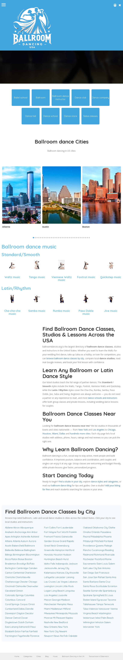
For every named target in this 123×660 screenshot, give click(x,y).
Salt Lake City (90, 568)
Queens (100, 545)
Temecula (109, 604)
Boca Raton (11, 559)
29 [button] (84, 238)
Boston (28, 559)
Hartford (69, 550)
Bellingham (30, 550)
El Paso (32, 626)
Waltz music (12, 277)
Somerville (96, 590)
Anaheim (9, 532)
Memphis (61, 604)
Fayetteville (24, 635)
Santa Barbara (90, 581)
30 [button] (85, 238)
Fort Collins (50, 527)
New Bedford (61, 622)
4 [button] (39, 238)
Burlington (10, 568)
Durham (29, 622)
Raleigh (108, 545)
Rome (108, 559)
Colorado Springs (14, 595)
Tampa (99, 604)
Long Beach (57, 590)
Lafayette (49, 577)
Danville (29, 608)
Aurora (32, 541)
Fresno (57, 536)
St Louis (109, 595)
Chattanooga (12, 581)
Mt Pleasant (59, 617)
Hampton (60, 550)
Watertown (89, 617)
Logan (47, 590)
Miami (55, 433)
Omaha (87, 532)
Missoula (73, 613)
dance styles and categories (104, 481)
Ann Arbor (32, 532)
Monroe (48, 617)
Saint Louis (102, 563)
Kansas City (63, 572)
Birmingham (19, 554)
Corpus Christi (27, 604)
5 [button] (40, 238)
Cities (38, 656)
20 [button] (67, 238)
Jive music (110, 311)
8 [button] (46, 238)
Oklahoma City (100, 527)
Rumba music (61, 311)
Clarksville (20, 586)
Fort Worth (62, 532)
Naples (69, 617)
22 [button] (71, 238)
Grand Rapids (67, 541)
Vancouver (104, 608)
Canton (9, 572)
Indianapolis (62, 563)
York (97, 626)
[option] (22, 199)
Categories (28, 656)
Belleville (9, 550)
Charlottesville (22, 577)
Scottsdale (101, 586)
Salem (111, 563)
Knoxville (74, 572)
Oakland (87, 527)
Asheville (25, 536)
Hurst (66, 559)
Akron (16, 527)
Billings (8, 554)
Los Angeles (98, 429)
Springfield (98, 595)
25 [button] (76, 238)
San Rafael (99, 577)
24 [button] (75, 238)
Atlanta (16, 541)
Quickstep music (110, 277)
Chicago (112, 429)
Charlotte (10, 577)
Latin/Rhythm (16, 288)
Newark (63, 631)
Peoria (86, 536)
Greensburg (63, 545)
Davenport (10, 613)
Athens (8, 541)
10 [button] (49, 238)
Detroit (17, 617)
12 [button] (53, 238)
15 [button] (58, 238)
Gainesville (67, 536)
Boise (21, 559)
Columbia (29, 595)
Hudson (67, 554)
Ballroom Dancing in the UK (73, 656)
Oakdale (72, 635)
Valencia (93, 608)
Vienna (113, 608)
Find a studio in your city (70, 481)
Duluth (21, 622)
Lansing (70, 577)
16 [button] (60, 238)
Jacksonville (50, 568)
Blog (47, 656)
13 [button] (55, 238)
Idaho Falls (49, 563)
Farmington (11, 635)
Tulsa (85, 608)
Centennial (18, 572)
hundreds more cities (80, 433)
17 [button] (62, 238)
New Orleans (50, 626)
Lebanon (72, 581)
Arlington (15, 536)
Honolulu (48, 554)
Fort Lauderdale (64, 527)
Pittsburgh (88, 541)
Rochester (88, 559)
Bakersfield (18, 545)
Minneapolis (62, 613)
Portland (108, 541)
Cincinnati (10, 586)
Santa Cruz (104, 581)
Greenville (49, 550)
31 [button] (87, 238)
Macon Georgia (52, 599)
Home (16, 656)
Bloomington (32, 554)
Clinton (19, 590)
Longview (70, 590)
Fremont (48, 536)
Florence (34, 635)
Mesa (70, 604)
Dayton (21, 613)
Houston (46, 433)
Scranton (112, 586)
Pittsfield (98, 541)
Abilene (9, 527)
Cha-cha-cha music (12, 312)
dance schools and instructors (102, 397)
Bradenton (10, 563)
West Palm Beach (104, 617)
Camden (33, 568)
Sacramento (89, 563)
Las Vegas (62, 581)
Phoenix (108, 536)
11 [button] (51, 238)
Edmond (23, 626)
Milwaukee (49, 613)
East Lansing (11, 626)
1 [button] (33, 238)
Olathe (111, 527)
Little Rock (68, 586)
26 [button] (78, 238)
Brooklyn (21, 563)
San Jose (88, 577)
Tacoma (111, 599)
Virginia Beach (90, 613)
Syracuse (102, 599)
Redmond (88, 554)
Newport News (51, 635)
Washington (105, 613)
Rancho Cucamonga (93, 550)
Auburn (24, 541)
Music (55, 656)
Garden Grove (51, 541)
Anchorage (20, 532)
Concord (20, 599)
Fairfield (33, 631)
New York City (51, 631)
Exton (18, 631)
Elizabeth (9, 631)
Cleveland (10, 590)
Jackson (73, 563)
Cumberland (11, 608)
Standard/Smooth (21, 254)
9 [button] (48, 238)
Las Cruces (50, 581)
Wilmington (89, 622)
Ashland (35, 536)
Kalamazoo (50, 572)
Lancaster (60, 577)
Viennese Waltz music (61, 278)
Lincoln (58, 586)
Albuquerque (26, 527)
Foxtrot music (86, 277)
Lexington (49, 586)
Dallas (62, 433)
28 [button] (82, 238)
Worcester (88, 626)
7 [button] (44, 238)
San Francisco (102, 572)
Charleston (30, 572)
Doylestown (11, 622)
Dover (24, 617)
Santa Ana (110, 577)
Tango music (37, 277)
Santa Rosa (89, 586)
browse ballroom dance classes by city (65, 358)
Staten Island (89, 599)
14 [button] (57, 238)
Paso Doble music (86, 312)
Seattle (86, 590)
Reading (109, 550)
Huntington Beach (53, 559)
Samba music (36, 311)
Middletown (57, 608)
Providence (89, 545)
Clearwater (32, 586)
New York (83, 429)
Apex (7, 536)
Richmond (99, 554)
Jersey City (63, 568)
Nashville (48, 622)
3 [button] (37, 238)
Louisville (62, 595)
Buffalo (30, 563)
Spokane (87, 595)
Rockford (100, 559)
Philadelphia (97, 536)
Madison (65, 599)
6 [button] (42, 238)
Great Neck (50, 545)
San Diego (88, 572)
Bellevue (19, 550)
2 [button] (35, 238)
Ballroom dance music (29, 246)
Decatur (29, 613)
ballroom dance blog (61, 485)
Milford (66, 608)
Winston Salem (103, 622)
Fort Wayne (50, 532)
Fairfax (24, 631)
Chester (24, 581)
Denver (9, 617)
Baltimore (30, 545)
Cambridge (22, 568)
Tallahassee (89, 604)
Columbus (10, 599)
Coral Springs (12, 604)
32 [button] (89, 238)
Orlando (95, 532)
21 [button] (69, 238)
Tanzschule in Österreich (99, 656)
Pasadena (105, 532)
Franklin (73, 532)
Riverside (110, 554)
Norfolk (64, 635)
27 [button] (80, 238)
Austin (8, 545)
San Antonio (104, 568)
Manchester (50, 604)
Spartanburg (109, 590)
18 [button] (64, 238)
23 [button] (73, 238)
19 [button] (66, 238)
